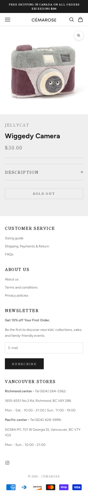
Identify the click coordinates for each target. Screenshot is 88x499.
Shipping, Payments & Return (27, 246)
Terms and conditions (21, 287)
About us (12, 279)
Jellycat (17, 125)
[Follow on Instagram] (7, 462)
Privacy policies (16, 295)
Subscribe (24, 363)
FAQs (9, 254)
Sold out (44, 193)
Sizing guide (14, 238)
